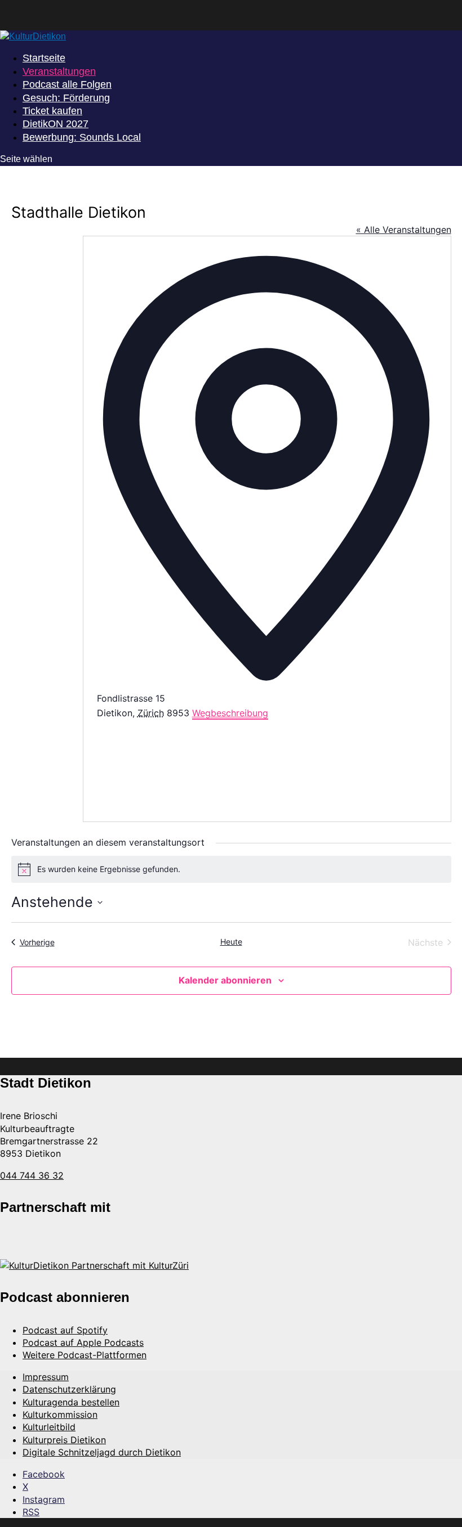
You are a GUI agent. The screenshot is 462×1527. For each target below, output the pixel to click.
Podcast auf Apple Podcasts (83, 1342)
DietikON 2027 (55, 123)
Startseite (44, 58)
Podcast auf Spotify (65, 1330)
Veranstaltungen (59, 71)
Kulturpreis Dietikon (64, 1439)
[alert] (231, 869)
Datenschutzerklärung (69, 1389)
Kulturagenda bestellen (71, 1402)
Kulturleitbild (49, 1426)
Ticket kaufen (52, 110)
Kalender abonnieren (225, 980)
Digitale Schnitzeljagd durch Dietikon (102, 1452)
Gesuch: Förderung (66, 98)
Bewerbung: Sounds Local (82, 137)
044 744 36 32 (32, 1175)
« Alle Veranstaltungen (403, 229)
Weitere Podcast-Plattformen (84, 1354)
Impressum (46, 1376)
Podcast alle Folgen (67, 84)
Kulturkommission (60, 1414)
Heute (231, 941)
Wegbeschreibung (230, 712)
